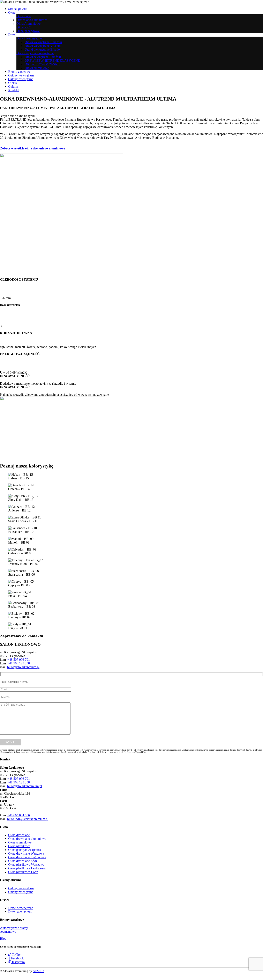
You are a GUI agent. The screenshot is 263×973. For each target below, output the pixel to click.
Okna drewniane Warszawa (26, 853)
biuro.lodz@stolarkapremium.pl (27, 819)
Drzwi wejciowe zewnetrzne (35, 53)
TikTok (16, 954)
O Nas (12, 82)
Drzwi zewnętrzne (20, 911)
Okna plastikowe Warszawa (26, 864)
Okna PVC (23, 27)
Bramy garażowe (19, 71)
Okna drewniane (19, 835)
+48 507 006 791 (18, 659)
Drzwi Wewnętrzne (29, 38)
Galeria (13, 86)
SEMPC (38, 971)
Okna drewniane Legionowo (27, 857)
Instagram (18, 962)
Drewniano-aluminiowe (31, 20)
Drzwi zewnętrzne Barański (43, 57)
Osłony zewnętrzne (20, 79)
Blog (3, 938)
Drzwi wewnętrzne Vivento (43, 45)
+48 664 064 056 (18, 815)
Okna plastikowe (19, 846)
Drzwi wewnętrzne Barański (43, 42)
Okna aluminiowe (19, 842)
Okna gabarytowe (28, 31)
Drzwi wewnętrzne (20, 908)
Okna (11, 12)
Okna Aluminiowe (28, 23)
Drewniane (23, 16)
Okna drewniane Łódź (22, 861)
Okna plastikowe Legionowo (27, 868)
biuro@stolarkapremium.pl (24, 786)
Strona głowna (17, 8)
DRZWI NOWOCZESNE (42, 64)
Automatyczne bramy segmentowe (14, 929)
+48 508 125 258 (18, 663)
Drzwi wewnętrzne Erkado (42, 49)
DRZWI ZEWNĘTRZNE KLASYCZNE (52, 60)
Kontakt (13, 90)
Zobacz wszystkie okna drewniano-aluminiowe (32, 148)
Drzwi (12, 34)
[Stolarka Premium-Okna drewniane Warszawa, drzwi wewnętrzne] (44, 1)
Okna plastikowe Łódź (23, 872)
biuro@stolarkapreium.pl (23, 667)
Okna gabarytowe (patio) (24, 850)
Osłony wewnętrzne (21, 75)
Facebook (17, 958)
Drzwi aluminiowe (37, 68)
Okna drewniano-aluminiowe (27, 838)
